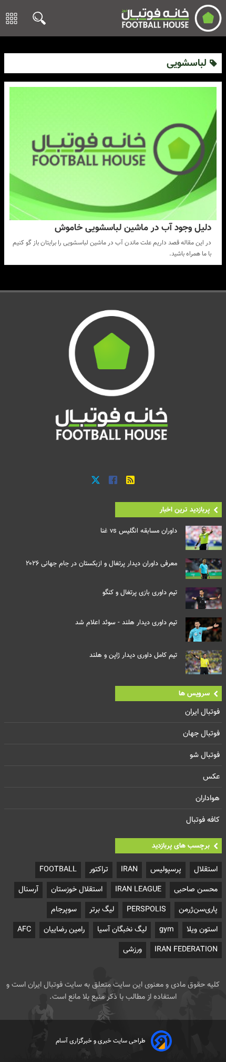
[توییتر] (95, 480)
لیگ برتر (101, 909)
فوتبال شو (206, 755)
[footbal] (113, 374)
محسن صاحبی (196, 889)
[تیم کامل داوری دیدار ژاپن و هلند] (204, 662)
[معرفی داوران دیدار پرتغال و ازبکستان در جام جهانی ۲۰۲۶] (204, 568)
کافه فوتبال (204, 820)
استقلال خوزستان (76, 889)
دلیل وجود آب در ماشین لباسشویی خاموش (133, 228)
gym (166, 929)
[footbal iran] (167, 18)
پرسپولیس (165, 869)
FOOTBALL (58, 869)
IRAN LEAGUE (138, 889)
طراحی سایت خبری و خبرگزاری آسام (101, 1041)
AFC (24, 929)
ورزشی (132, 949)
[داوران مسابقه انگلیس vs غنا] (204, 538)
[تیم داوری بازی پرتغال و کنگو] (204, 598)
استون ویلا (202, 929)
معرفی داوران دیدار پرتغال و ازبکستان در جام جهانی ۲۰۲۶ (101, 563)
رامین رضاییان (64, 929)
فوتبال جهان (202, 733)
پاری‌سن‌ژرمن (198, 909)
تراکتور (98, 869)
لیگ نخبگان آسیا (122, 929)
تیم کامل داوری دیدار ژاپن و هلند (133, 655)
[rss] (130, 480)
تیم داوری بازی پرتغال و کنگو (139, 592)
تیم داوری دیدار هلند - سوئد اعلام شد (126, 622)
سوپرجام (64, 909)
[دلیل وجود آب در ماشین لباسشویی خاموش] (113, 153)
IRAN (129, 869)
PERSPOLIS (146, 909)
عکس (212, 777)
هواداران (209, 798)
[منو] (11, 18)
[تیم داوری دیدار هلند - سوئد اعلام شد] (204, 629)
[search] (36, 18)
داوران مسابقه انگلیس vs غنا (138, 531)
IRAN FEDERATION (186, 949)
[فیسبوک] (113, 480)
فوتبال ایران (203, 712)
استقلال (206, 869)
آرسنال (28, 889)
